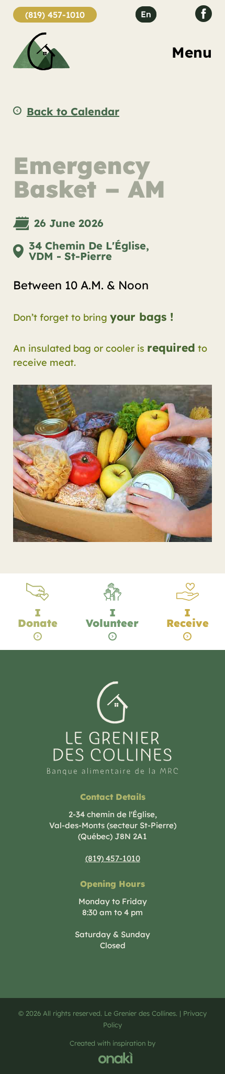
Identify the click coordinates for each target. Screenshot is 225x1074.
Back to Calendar (73, 111)
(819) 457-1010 (55, 14)
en (146, 14)
